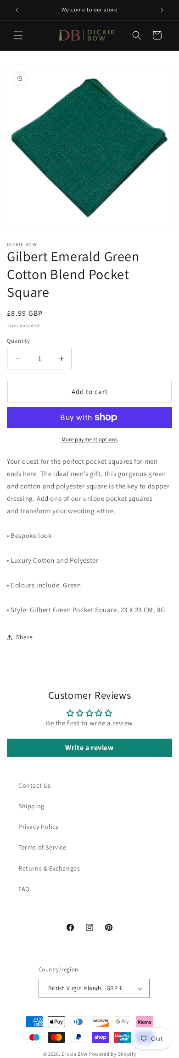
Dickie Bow (75, 1054)
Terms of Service (42, 847)
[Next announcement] (162, 10)
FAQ (24, 889)
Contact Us (34, 785)
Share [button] (24, 637)
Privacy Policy (38, 826)
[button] (18, 35)
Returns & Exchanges (49, 868)
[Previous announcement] (17, 10)
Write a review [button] (89, 747)
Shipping (31, 806)
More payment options (90, 439)
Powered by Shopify (112, 1054)
